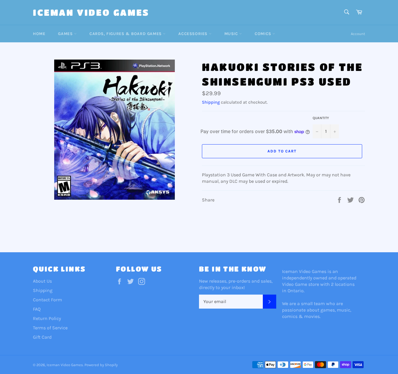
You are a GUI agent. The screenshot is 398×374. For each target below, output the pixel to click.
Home (39, 33)
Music (231, 33)
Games (66, 33)
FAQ (36, 309)
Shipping (211, 102)
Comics (263, 33)
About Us (42, 281)
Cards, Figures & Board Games (126, 33)
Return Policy (47, 318)
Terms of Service (50, 327)
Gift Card (42, 337)
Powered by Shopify (101, 365)
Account (358, 34)
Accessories (193, 33)
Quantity (321, 118)
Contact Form (47, 299)
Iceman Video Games (91, 12)
